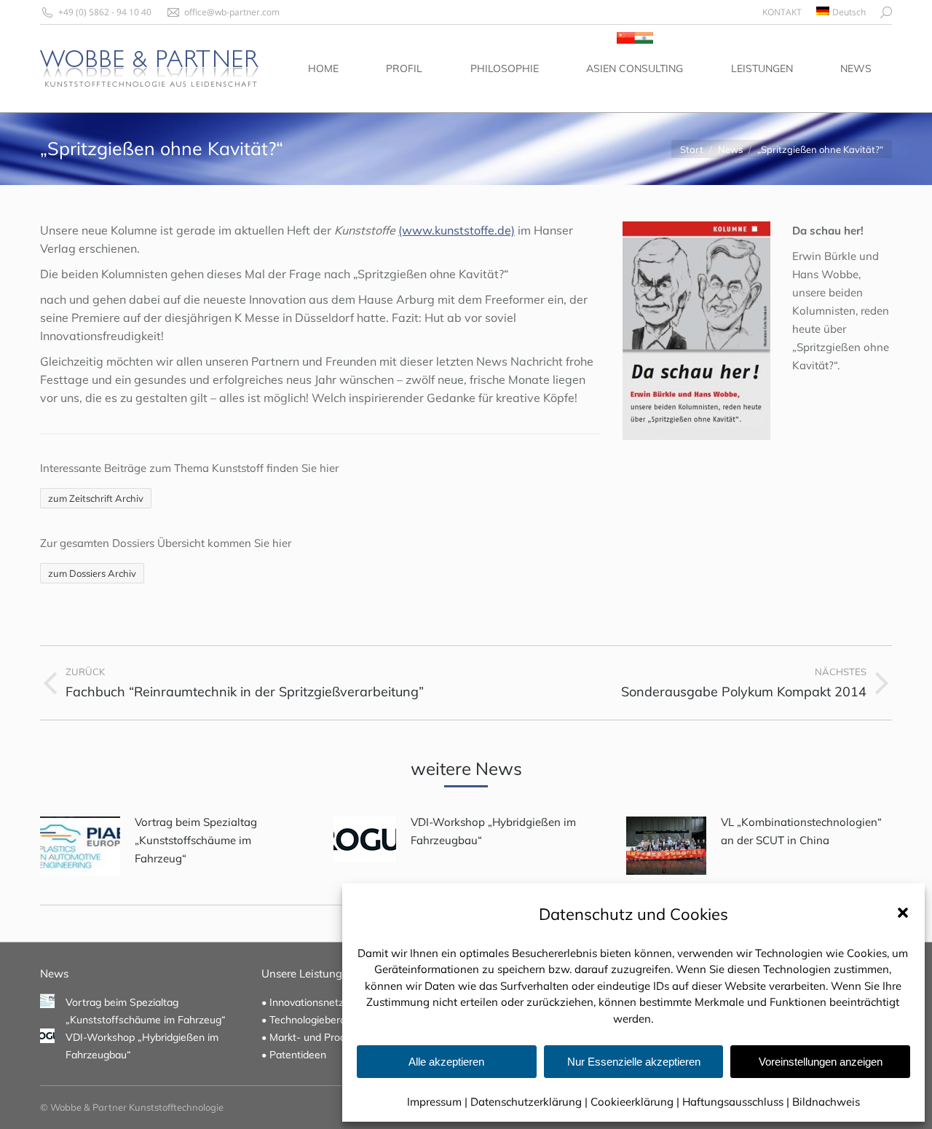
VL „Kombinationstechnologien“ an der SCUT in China (801, 831)
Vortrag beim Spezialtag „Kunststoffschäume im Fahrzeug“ (196, 840)
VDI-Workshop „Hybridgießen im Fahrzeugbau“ (493, 831)
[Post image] (80, 846)
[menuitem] (782, 12)
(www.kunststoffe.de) (456, 230)
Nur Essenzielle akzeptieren (633, 1061)
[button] (903, 912)
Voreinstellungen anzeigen (820, 1061)
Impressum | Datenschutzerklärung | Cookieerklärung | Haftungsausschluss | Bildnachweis (633, 1102)
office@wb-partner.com (232, 12)
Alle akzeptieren (446, 1061)
